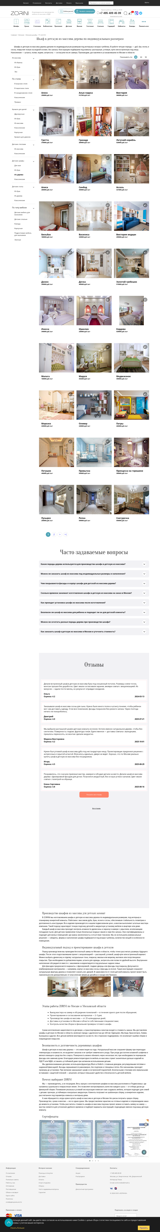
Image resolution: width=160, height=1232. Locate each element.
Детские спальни (20, 219)
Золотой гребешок (126, 281)
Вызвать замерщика (87, 11)
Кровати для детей (19, 109)
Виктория (121, 92)
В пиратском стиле (21, 88)
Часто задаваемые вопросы (49, 1189)
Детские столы (17, 186)
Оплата (68, 3)
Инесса (45, 329)
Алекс (44, 92)
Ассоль (120, 187)
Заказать (46, 100)
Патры (119, 423)
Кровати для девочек (22, 137)
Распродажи (80, 1176)
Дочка (82, 281)
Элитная (17, 240)
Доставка (59, 3)
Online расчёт (68, 11)
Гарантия (42, 1192)
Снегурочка (122, 518)
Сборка (41, 1186)
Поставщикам (11, 1189)
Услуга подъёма (44, 1183)
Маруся (83, 376)
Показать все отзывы (94, 795)
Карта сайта (10, 1196)
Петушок (46, 470)
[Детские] (56, 74)
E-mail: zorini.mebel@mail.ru (120, 1183)
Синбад (83, 187)
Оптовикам (10, 1186)
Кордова (121, 329)
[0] (130, 14)
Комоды (17, 224)
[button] (89, 1161)
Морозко (46, 423)
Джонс (45, 281)
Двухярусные (19, 114)
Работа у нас (10, 1183)
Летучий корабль (126, 140)
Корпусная (18, 132)
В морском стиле (20, 84)
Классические (19, 97)
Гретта (45, 140)
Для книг (17, 165)
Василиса (84, 234)
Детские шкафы (18, 161)
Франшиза (79, 3)
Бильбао (46, 234)
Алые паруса (86, 92)
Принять (144, 1228)
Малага (45, 376)
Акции (78, 1173)
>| (66, 534)
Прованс (17, 102)
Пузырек (46, 518)
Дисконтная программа (84, 1189)
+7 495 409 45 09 (115, 1173)
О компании (37, 3)
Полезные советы (12, 1180)
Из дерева (18, 196)
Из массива (16, 58)
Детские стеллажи (19, 144)
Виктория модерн (126, 234)
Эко (15, 72)
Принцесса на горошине (129, 470)
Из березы (18, 62)
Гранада (83, 140)
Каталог (26, 3)
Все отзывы (96, 808)
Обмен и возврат (12, 1192)
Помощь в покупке (46, 1173)
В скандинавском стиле (23, 93)
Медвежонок (123, 376)
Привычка (84, 470)
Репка (82, 518)
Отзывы (9, 1176)
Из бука (17, 67)
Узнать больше (17, 1228)
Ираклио (84, 329)
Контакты (48, 3)
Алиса (44, 187)
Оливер (83, 423)
